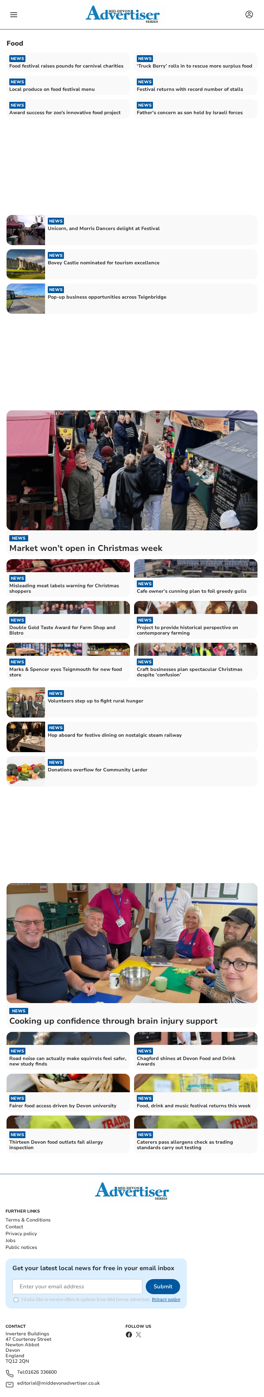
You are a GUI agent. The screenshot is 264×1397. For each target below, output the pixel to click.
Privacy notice (166, 1299)
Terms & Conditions (28, 1220)
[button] (14, 15)
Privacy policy (21, 1233)
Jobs (10, 1240)
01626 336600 (41, 1372)
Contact (14, 1227)
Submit (163, 1286)
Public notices (21, 1247)
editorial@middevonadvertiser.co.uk (58, 1383)
